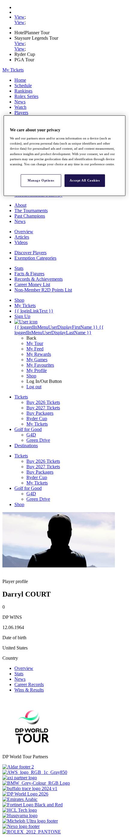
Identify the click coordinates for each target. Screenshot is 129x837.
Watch (20, 107)
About (20, 205)
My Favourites (40, 365)
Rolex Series (26, 96)
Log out (33, 386)
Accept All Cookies (85, 180)
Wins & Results (29, 689)
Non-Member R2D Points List (43, 289)
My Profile (36, 370)
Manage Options (41, 180)
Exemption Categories (35, 258)
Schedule (23, 85)
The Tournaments (31, 210)
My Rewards (38, 354)
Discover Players (30, 252)
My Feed (35, 348)
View (19, 17)
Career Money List (32, 284)
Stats (18, 268)
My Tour (34, 343)
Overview (23, 231)
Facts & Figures (29, 273)
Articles (21, 237)
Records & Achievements (38, 279)
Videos (21, 242)
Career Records (29, 684)
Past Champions (29, 215)
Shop (31, 375)
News (20, 101)
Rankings (23, 90)
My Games (36, 359)
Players (21, 112)
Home (20, 80)
